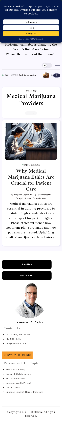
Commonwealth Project (18, 382)
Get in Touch (13, 387)
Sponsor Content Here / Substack (24, 391)
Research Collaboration (18, 373)
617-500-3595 (13, 339)
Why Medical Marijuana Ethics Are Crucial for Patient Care (31, 180)
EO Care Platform (15, 378)
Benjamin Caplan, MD (23, 195)
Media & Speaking (16, 369)
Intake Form (26, 275)
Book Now (26, 264)
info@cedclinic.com (16, 343)
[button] (47, 65)
